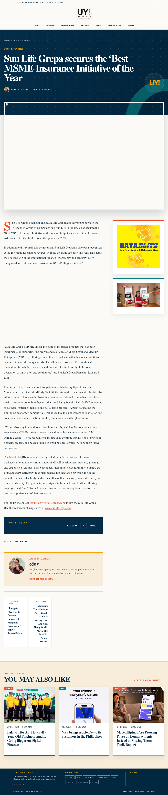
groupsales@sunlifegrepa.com (47, 503)
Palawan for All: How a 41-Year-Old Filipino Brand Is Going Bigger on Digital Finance (26, 738)
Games (98, 26)
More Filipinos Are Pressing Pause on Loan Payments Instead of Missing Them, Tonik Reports (137, 738)
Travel (131, 26)
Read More (11, 750)
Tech (78, 777)
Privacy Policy (127, 792)
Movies (94, 782)
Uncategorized (103, 777)
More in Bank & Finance (147, 680)
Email (93, 526)
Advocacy (50, 26)
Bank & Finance (22, 40)
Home (36, 26)
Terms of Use (139, 792)
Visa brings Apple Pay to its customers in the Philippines (82, 734)
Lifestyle (85, 26)
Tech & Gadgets (114, 26)
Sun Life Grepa (21, 541)
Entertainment (67, 26)
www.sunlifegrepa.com (58, 508)
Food (114, 777)
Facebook (72, 526)
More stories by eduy (41, 579)
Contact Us (151, 792)
